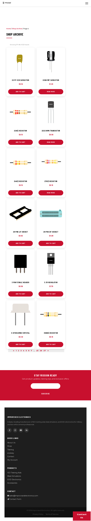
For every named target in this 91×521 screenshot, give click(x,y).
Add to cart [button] (20, 92)
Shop (9, 446)
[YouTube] (21, 430)
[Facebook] (9, 430)
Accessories (12, 483)
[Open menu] (86, 3)
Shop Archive (17, 29)
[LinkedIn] (26, 430)
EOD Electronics (14, 479)
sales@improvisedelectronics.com (23, 496)
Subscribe (45, 394)
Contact (10, 456)
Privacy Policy (38, 514)
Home (8, 29)
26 (41, 351)
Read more (51, 92)
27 (44, 351)
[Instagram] (15, 430)
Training (10, 450)
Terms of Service (52, 514)
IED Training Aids (14, 473)
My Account (12, 460)
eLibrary (10, 453)
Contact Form (15, 499)
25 (37, 351)
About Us (11, 443)
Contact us (82, 516)
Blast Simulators (14, 476)
